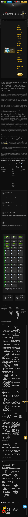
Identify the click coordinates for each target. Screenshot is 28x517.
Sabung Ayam (13, 186)
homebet (18, 167)
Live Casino (8, 16)
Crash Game (18, 16)
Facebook (23, 163)
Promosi (9, 162)
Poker (23, 15)
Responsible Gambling (3, 167)
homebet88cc (18, 163)
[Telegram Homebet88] (24, 506)
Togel (12, 15)
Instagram (23, 170)
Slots (6, 15)
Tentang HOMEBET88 (3, 163)
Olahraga (15, 15)
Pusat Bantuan (3, 169)
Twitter (24, 167)
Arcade (21, 15)
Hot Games (3, 16)
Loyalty (9, 164)
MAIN (21, 74)
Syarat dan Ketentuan (3, 172)
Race (10, 15)
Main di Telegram (9, 2)
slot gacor (5, 143)
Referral (9, 166)
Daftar (24, 1)
